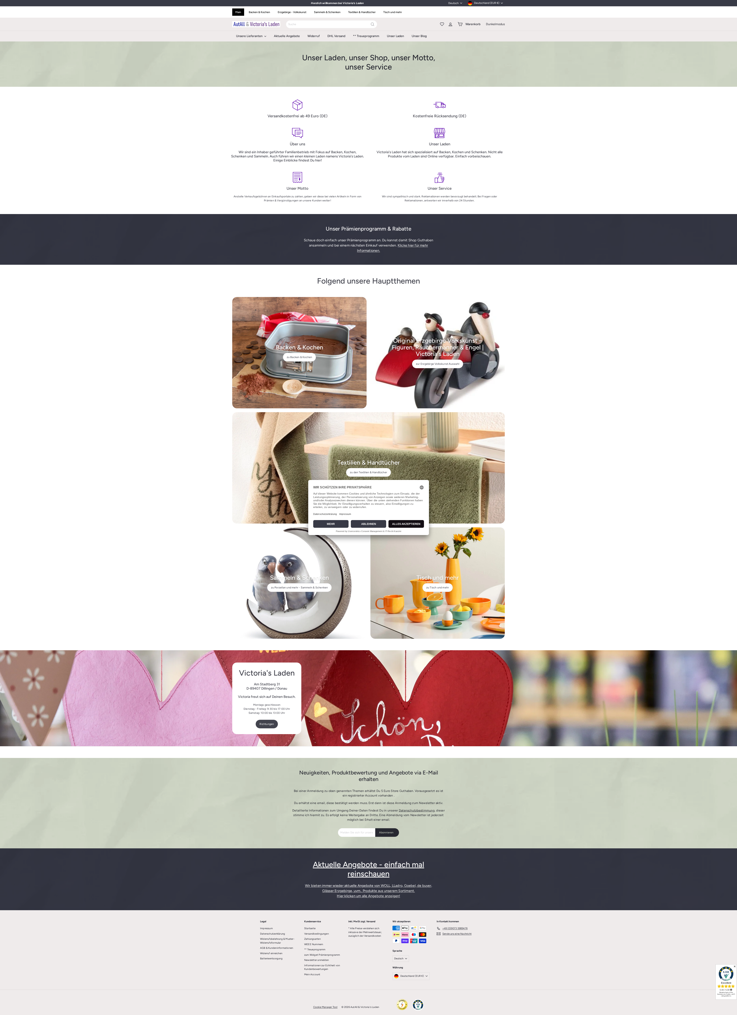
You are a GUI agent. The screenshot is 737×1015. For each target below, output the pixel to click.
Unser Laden (395, 36)
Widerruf (313, 36)
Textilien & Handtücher (362, 12)
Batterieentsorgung (271, 958)
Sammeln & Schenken (327, 12)
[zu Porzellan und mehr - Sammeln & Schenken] (299, 583)
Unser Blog (419, 36)
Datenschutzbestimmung (417, 810)
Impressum (266, 928)
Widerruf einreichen (271, 953)
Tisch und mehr (392, 12)
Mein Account (312, 974)
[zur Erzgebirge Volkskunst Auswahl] (437, 352)
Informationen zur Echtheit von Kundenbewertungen (322, 967)
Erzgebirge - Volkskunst (292, 12)
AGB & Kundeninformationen (276, 947)
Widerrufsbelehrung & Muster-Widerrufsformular (277, 940)
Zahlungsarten (312, 938)
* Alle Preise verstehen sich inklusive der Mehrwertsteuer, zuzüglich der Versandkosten (365, 932)
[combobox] (331, 24)
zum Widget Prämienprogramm (322, 954)
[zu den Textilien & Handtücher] (368, 468)
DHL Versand (336, 36)
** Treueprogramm (366, 36)
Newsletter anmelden (316, 960)
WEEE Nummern (313, 944)
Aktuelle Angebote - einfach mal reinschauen (368, 869)
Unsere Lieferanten (249, 36)
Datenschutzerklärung (272, 933)
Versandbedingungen (316, 933)
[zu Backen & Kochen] (299, 352)
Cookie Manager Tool (325, 1007)
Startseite (310, 928)
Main (238, 12)
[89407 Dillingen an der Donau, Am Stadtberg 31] (368, 698)
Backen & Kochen (259, 12)
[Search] (372, 24)
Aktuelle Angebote (287, 36)
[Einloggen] (450, 24)
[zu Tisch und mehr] (437, 583)
